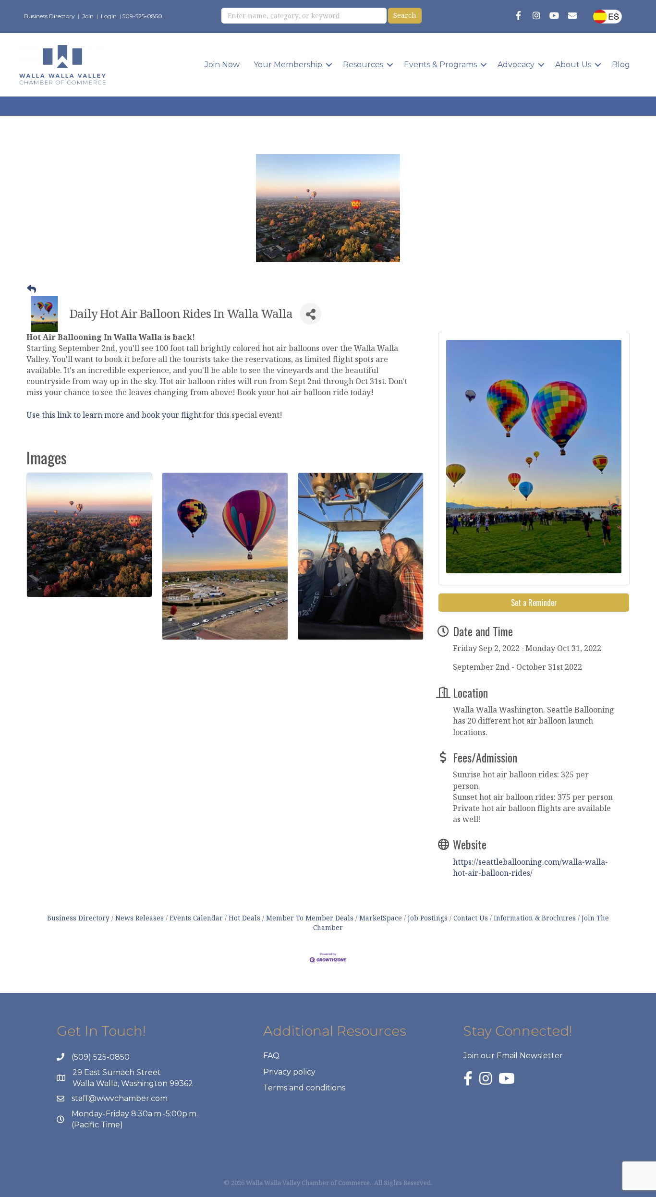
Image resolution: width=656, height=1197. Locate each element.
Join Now (222, 64)
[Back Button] (31, 289)
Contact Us (470, 917)
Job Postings (428, 917)
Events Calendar (196, 917)
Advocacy (516, 64)
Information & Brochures (535, 917)
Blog (621, 64)
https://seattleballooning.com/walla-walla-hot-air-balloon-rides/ (530, 867)
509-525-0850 (142, 16)
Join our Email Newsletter (513, 1055)
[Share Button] (310, 314)
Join (88, 16)
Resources (363, 64)
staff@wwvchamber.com (120, 1098)
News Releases (139, 917)
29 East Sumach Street (117, 1072)
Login (109, 16)
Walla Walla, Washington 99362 (133, 1083)
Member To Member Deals (309, 917)
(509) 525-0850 (101, 1057)
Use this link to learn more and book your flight (113, 415)
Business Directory (49, 16)
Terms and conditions (304, 1087)
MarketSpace (380, 917)
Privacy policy (289, 1071)
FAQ (271, 1055)
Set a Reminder (534, 602)
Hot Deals (244, 917)
